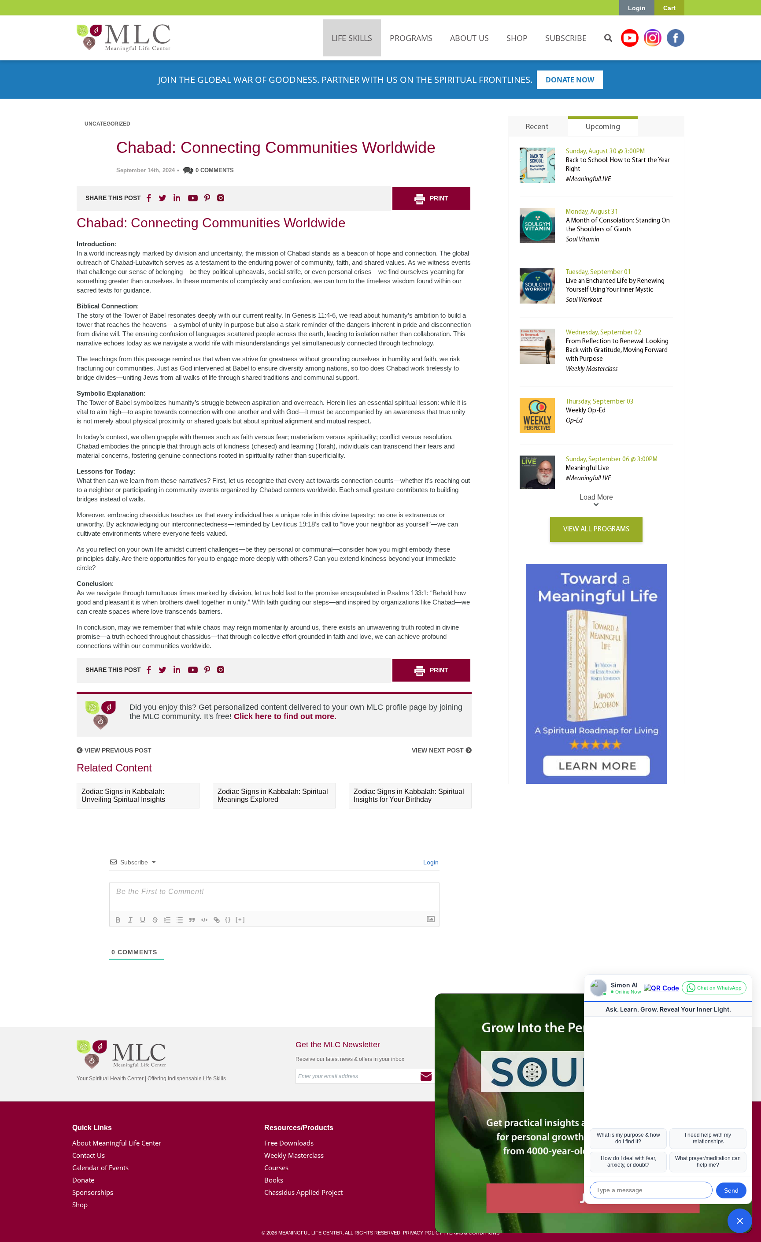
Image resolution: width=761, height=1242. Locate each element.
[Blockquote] (192, 920)
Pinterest (207, 197)
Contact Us (88, 1155)
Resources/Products (298, 1127)
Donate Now (570, 80)
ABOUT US (469, 38)
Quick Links (92, 1127)
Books (273, 1179)
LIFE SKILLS (352, 38)
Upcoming (603, 127)
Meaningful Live (587, 468)
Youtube (630, 38)
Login (637, 7)
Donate (83, 1179)
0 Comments (215, 170)
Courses (276, 1167)
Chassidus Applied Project (303, 1192)
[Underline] (143, 920)
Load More (596, 497)
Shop (80, 1204)
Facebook (675, 38)
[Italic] (130, 920)
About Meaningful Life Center (116, 1142)
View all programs (596, 529)
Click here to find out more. (285, 716)
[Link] (217, 920)
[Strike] (155, 920)
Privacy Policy (422, 1232)
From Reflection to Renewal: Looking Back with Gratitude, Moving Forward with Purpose (617, 350)
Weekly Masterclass (294, 1155)
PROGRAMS (411, 38)
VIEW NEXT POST (438, 750)
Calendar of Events (100, 1167)
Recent (537, 127)
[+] (240, 919)
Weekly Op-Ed (586, 411)
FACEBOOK (149, 197)
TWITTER (163, 197)
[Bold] (118, 920)
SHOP (517, 38)
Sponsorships (92, 1192)
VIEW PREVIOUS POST (117, 750)
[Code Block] (204, 920)
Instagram (652, 38)
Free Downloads (289, 1142)
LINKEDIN (176, 197)
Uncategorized (107, 124)
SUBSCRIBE (566, 38)
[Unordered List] (180, 920)
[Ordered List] (167, 920)
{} (228, 919)
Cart (669, 7)
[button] (740, 1221)
